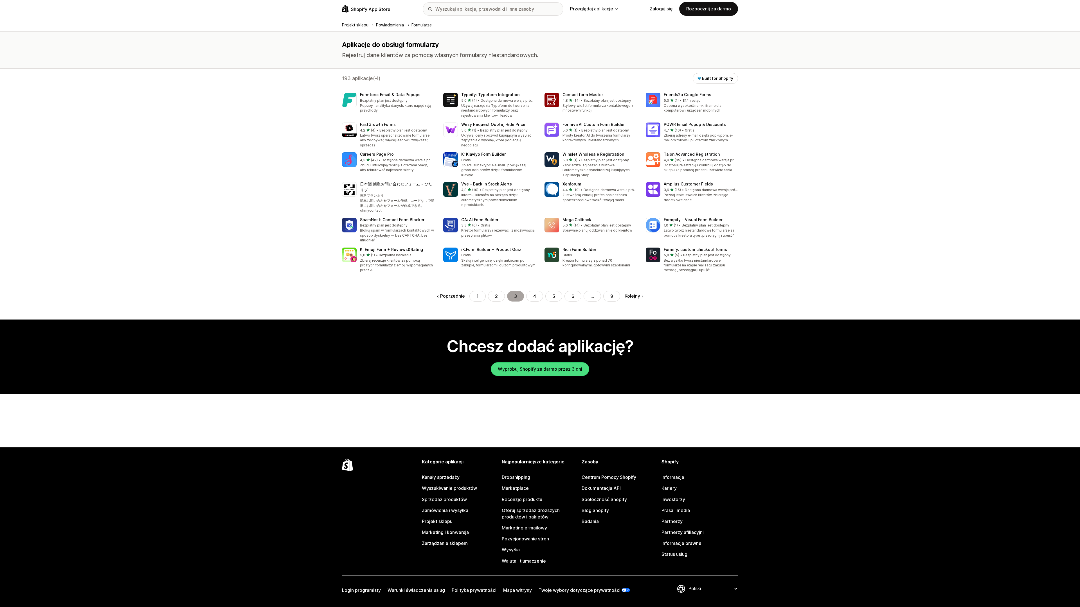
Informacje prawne (681, 543)
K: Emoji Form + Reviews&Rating (391, 249)
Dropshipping (516, 477)
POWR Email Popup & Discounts (695, 124)
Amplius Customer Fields (688, 184)
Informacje (673, 477)
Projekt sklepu (437, 521)
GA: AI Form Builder (479, 219)
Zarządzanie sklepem (445, 543)
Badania (590, 521)
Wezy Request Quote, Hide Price (493, 124)
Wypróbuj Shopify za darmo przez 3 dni (540, 369)
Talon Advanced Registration (692, 154)
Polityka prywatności (474, 590)
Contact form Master (582, 94)
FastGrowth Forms (378, 124)
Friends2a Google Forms (687, 94)
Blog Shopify (595, 510)
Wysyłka (511, 549)
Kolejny (632, 296)
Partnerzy (672, 521)
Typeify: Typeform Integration (490, 94)
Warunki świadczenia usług (416, 590)
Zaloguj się (661, 9)
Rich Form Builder (579, 249)
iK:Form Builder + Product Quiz (491, 249)
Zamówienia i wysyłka (445, 510)
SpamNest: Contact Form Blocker (392, 219)
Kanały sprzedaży (441, 477)
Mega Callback (576, 219)
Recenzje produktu (522, 499)
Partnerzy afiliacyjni (683, 532)
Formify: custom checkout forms (695, 249)
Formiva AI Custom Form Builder (593, 124)
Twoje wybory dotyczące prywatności (579, 590)
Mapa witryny (517, 590)
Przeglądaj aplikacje (591, 9)
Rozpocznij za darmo (708, 9)
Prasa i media (676, 510)
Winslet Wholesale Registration (593, 154)
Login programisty (361, 590)
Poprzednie (452, 296)
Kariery (669, 488)
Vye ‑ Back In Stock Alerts (486, 184)
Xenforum (571, 184)
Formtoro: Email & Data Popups (390, 94)
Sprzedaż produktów (444, 499)
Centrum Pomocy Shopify (609, 477)
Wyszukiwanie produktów (449, 488)
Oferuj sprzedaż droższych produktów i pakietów (531, 514)
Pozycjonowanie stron (525, 539)
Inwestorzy (673, 499)
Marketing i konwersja (445, 532)
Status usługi (675, 554)
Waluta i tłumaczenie (524, 561)
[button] (388, 103)
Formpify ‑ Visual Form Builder (693, 219)
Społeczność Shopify (604, 499)
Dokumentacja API (601, 488)
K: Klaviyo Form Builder (483, 154)
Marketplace (515, 488)
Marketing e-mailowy (524, 528)
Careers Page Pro (377, 154)
